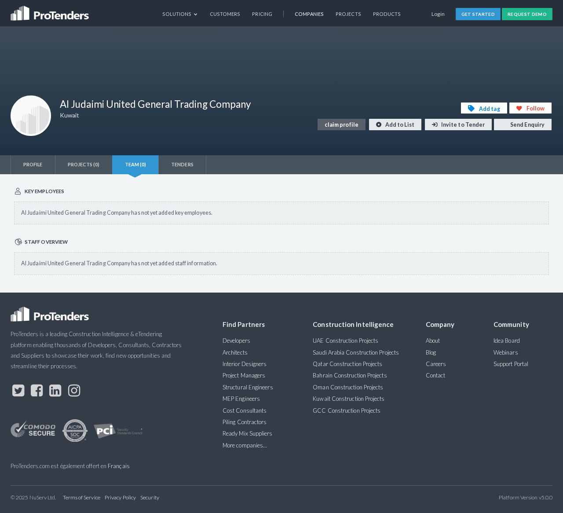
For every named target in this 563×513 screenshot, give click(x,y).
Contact (436, 375)
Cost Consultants (245, 410)
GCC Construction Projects (346, 410)
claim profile (341, 124)
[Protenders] (51, 10)
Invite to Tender (462, 124)
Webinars (506, 352)
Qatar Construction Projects (347, 363)
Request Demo (527, 14)
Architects (235, 352)
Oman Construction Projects (348, 387)
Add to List (399, 124)
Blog (431, 352)
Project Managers (244, 375)
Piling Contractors (245, 421)
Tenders (182, 164)
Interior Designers (245, 363)
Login (438, 14)
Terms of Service (81, 497)
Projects (348, 14)
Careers (436, 363)
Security (149, 497)
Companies (309, 14)
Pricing (262, 14)
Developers (236, 340)
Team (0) (135, 164)
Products (387, 14)
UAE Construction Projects (345, 340)
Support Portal (511, 363)
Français (119, 465)
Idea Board (507, 340)
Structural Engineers (248, 387)
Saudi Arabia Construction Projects (356, 352)
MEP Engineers (241, 398)
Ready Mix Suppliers (248, 433)
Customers (225, 14)
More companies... (245, 445)
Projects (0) (84, 164)
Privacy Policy (120, 497)
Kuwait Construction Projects (348, 398)
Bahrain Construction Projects (350, 375)
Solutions (177, 14)
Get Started (478, 14)
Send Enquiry (527, 124)
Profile (33, 164)
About (433, 340)
